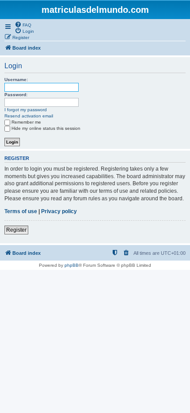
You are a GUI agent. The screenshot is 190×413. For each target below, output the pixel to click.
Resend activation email (28, 115)
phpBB (72, 265)
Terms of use (20, 211)
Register (16, 230)
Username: (16, 79)
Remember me (26, 122)
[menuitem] (23, 24)
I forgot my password (25, 109)
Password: (15, 94)
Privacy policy (59, 211)
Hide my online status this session (45, 128)
